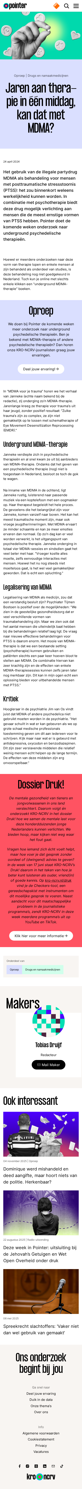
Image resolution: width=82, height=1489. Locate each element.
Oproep (20, 75)
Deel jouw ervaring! (39, 369)
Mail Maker (51, 1065)
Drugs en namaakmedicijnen (48, 75)
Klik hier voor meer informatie (39, 936)
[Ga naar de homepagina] (15, 6)
